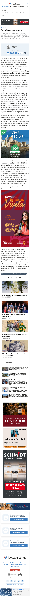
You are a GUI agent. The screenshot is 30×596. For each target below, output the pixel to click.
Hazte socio (16, 570)
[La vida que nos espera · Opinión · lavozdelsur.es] (15, 4)
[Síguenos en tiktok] (15, 581)
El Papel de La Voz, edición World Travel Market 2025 (14, 335)
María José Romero (14, 47)
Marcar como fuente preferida (15, 584)
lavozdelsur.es (6, 318)
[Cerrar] (28, 590)
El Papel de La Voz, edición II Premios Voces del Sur (13, 315)
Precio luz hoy (13, 6)
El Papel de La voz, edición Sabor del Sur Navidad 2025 (15, 296)
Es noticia (5, 6)
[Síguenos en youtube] (19, 581)
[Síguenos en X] (7, 581)
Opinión (3, 15)
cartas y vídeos (11, 12)
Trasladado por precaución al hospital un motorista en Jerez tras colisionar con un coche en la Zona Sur (18, 375)
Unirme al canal (19, 519)
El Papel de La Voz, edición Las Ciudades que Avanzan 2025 (15, 355)
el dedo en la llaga (20, 12)
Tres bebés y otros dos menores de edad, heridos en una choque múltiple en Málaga (18, 368)
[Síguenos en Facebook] (22, 581)
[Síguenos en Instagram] (11, 581)
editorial (4, 12)
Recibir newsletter (19, 545)
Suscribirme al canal (18, 532)
